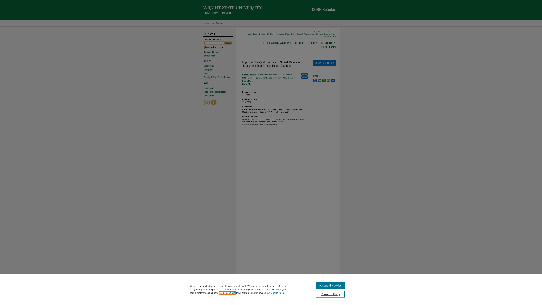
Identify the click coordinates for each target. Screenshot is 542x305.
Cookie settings (227, 293)
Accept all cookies (330, 285)
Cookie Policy (278, 293)
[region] (271, 289)
